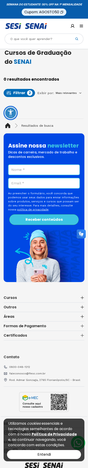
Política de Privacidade (54, 434)
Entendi (44, 454)
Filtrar (22, 92)
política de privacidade (33, 209)
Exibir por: (45, 93)
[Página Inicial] (9, 125)
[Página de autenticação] (72, 26)
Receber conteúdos (44, 219)
